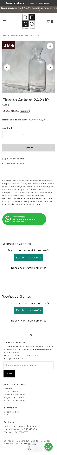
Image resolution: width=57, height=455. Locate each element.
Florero (12, 36)
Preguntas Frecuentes (14, 397)
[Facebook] (25, 334)
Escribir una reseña (28, 257)
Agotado (28, 148)
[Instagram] (31, 334)
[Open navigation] (5, 21)
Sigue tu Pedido (11, 412)
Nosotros (8, 389)
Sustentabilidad (11, 391)
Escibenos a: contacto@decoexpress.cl (22, 426)
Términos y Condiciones (15, 395)
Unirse (9, 374)
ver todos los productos (37, 3)
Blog (6, 415)
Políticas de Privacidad (14, 400)
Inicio (5, 36)
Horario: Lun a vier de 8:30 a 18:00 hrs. (21, 429)
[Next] (50, 67)
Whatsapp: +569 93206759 (16, 432)
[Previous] (7, 67)
